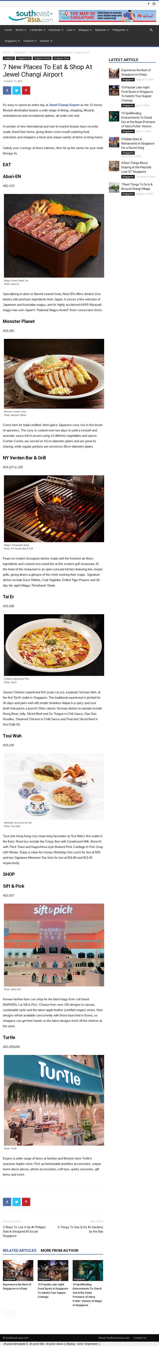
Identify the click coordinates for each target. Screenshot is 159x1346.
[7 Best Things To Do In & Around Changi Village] (114, 187)
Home (8, 30)
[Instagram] (154, 3)
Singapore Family (42, 58)
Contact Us (139, 1338)
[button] (151, 30)
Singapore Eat (23, 58)
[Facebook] (148, 3)
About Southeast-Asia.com (113, 1338)
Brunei (19, 30)
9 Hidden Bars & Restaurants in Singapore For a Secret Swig (137, 143)
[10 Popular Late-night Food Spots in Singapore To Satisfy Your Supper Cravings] (53, 1270)
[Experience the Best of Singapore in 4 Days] (18, 1270)
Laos (69, 30)
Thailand (28, 41)
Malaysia (84, 30)
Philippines (119, 30)
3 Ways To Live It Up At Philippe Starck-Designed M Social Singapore (24, 1231)
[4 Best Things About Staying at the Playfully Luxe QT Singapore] (114, 166)
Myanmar (100, 30)
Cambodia (36, 30)
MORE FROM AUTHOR (59, 1250)
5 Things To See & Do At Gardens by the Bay (80, 1229)
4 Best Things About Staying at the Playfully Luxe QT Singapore (136, 167)
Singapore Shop (61, 58)
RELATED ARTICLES (19, 1250)
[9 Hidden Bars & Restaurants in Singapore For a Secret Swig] (114, 142)
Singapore (11, 41)
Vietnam (44, 41)
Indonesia (54, 30)
